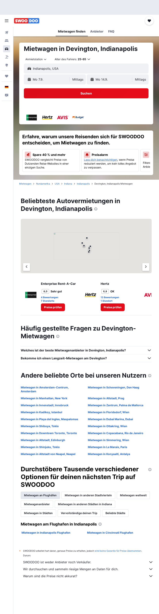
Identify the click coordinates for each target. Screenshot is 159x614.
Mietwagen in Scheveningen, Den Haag (113, 387)
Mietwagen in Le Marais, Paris (107, 447)
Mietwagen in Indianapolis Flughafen (46, 532)
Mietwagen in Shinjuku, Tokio (40, 447)
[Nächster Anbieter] (145, 267)
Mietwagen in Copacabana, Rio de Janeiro (115, 433)
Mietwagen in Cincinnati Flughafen (110, 532)
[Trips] (7, 76)
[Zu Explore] (7, 65)
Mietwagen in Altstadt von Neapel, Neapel (48, 454)
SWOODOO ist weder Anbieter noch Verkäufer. (57, 562)
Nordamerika (43, 183)
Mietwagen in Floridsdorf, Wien (108, 412)
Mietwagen (25, 183)
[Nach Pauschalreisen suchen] (7, 57)
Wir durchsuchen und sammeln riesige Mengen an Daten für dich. (70, 569)
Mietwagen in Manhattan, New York (44, 398)
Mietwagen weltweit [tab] (133, 495)
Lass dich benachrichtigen (100, 159)
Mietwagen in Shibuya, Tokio (40, 426)
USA (57, 183)
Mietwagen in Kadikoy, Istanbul (41, 412)
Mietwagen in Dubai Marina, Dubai (110, 419)
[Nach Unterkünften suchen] (7, 41)
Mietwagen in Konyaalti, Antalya (109, 454)
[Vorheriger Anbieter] (26, 267)
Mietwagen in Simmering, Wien (108, 440)
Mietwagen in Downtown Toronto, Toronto (49, 433)
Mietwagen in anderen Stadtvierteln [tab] (88, 495)
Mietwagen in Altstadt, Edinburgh (43, 440)
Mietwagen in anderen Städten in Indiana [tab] (85, 504)
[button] (6, 20)
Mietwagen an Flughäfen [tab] (40, 495)
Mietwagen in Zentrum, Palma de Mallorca (115, 405)
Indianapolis (83, 183)
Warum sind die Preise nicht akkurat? (50, 576)
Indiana (68, 183)
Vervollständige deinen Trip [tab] (79, 513)
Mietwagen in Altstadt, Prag (106, 398)
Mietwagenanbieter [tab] (37, 504)
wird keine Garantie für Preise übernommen (118, 550)
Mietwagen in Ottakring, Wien (107, 426)
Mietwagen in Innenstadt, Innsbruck (44, 405)
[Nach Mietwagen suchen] (7, 49)
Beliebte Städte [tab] (115, 513)
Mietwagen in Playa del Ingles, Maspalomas (49, 419)
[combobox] (36, 59)
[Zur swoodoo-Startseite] (26, 20)
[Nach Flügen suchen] (7, 32)
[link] (53, 307)
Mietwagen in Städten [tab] (38, 513)
